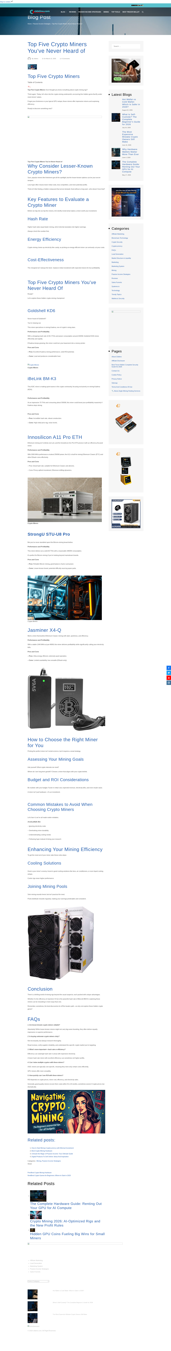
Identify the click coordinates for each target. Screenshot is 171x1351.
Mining (39, 1161)
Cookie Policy (116, 375)
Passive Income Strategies (51, 1161)
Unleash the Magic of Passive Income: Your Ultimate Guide (52, 1154)
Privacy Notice (117, 379)
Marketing (115, 262)
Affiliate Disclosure (118, 361)
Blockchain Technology (120, 238)
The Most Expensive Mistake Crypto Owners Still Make (130, 137)
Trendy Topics (116, 294)
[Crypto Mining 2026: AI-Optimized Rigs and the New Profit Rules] (36, 1215)
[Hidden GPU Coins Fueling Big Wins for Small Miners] (32, 1230)
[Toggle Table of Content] (29, 87)
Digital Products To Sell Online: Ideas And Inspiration (50, 1156)
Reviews (115, 278)
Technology (116, 290)
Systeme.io (115, 286)
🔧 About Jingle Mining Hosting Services (126, 391)
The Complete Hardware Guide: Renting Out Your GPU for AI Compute (131, 167)
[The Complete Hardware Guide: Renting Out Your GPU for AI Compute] (38, 1196)
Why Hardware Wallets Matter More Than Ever (130, 151)
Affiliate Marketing (118, 234)
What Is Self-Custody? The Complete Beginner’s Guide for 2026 (131, 119)
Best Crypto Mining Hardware (42, 1151)
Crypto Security (117, 242)
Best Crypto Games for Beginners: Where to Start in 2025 (49, 1175)
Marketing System (118, 266)
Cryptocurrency (117, 246)
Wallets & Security (118, 298)
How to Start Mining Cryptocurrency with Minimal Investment (53, 1148)
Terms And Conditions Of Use (122, 387)
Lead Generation (117, 254)
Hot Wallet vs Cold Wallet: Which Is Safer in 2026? (68, 1290)
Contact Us (115, 371)
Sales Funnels (117, 282)
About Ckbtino (117, 357)
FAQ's (114, 250)
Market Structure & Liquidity (121, 258)
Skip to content (5, 2)
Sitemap (114, 383)
